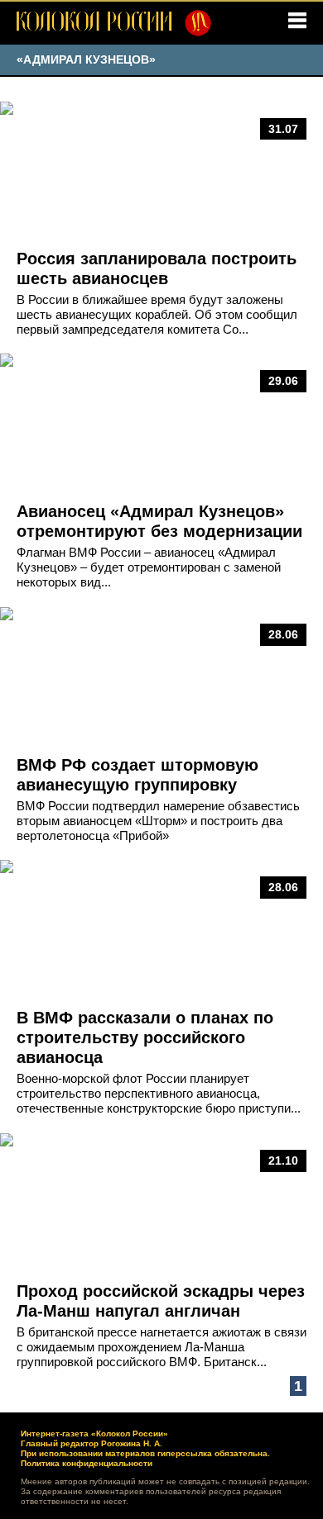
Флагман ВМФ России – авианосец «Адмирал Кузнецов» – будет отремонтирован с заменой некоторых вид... (149, 567)
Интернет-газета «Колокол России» (94, 1433)
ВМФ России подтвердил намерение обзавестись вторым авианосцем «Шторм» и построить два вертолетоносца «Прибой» (158, 821)
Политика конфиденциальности (86, 1463)
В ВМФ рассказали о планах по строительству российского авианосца (145, 1037)
